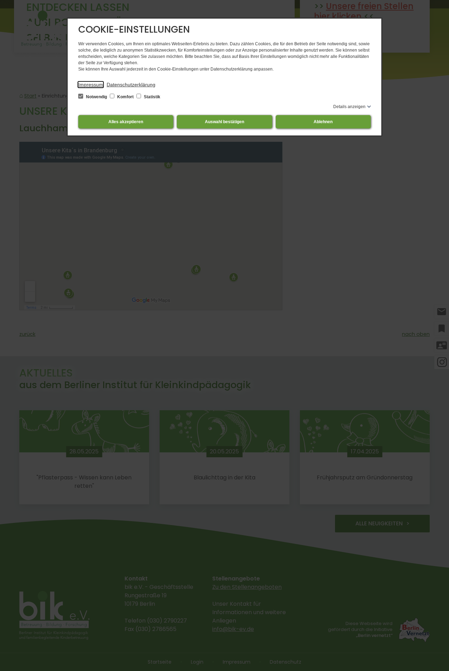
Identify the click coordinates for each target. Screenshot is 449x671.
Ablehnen (323, 121)
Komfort (125, 96)
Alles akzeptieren (125, 121)
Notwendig (96, 96)
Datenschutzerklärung (131, 84)
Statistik (151, 96)
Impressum (90, 84)
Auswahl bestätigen (224, 121)
